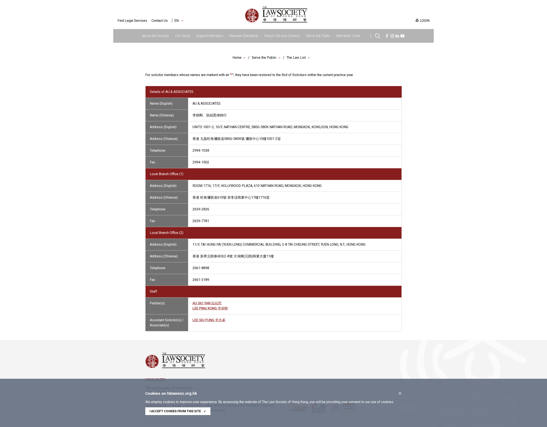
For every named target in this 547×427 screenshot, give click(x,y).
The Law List (296, 58)
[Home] (298, 14)
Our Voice (182, 36)
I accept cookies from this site (178, 411)
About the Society (155, 36)
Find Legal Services (132, 21)
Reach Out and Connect (282, 36)
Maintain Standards (243, 36)
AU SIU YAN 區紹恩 (207, 303)
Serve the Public (318, 36)
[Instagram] (392, 35)
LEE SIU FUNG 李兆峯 (209, 320)
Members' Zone (348, 36)
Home (236, 58)
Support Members (209, 36)
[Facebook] (387, 35)
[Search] (377, 35)
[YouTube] (402, 35)
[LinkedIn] (397, 35)
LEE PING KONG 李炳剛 (210, 308)
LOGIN (424, 21)
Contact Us (159, 21)
